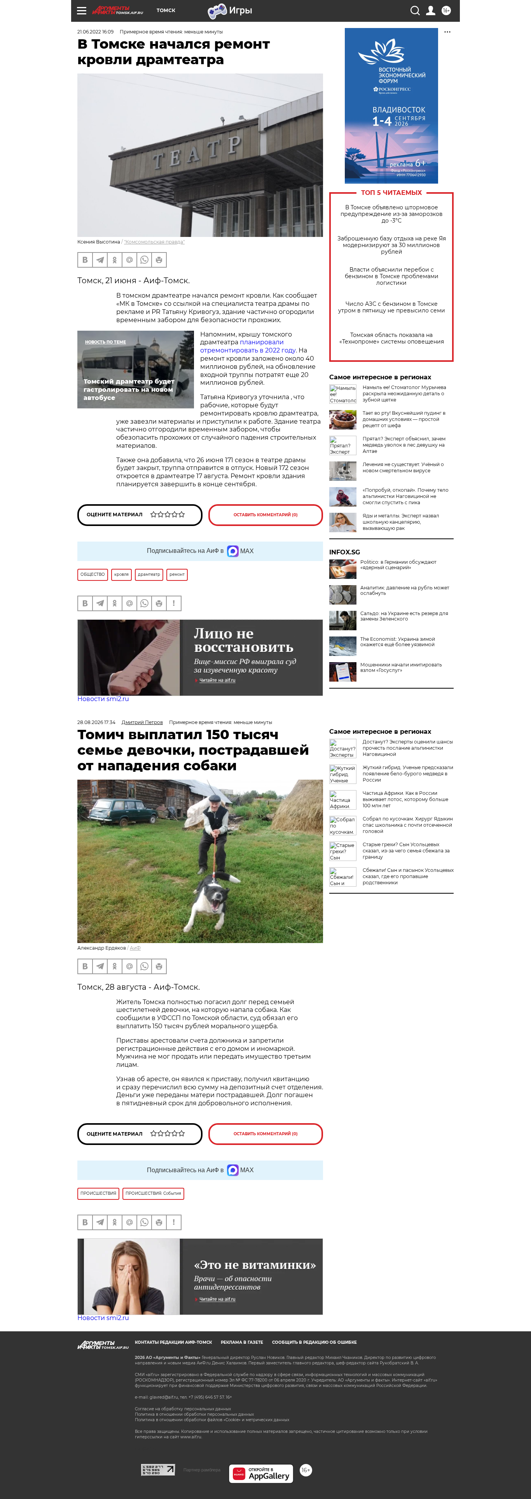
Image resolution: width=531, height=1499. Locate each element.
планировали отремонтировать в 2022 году (248, 346)
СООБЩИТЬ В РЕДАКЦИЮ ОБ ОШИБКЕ (314, 1342)
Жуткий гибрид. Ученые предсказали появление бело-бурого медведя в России (408, 773)
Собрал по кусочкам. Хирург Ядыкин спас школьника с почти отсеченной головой (408, 825)
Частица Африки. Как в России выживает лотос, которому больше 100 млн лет (405, 799)
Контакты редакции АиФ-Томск (173, 1342)
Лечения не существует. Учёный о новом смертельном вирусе (403, 467)
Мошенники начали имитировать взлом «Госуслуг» (401, 667)
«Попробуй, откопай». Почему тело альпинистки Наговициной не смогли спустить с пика (406, 496)
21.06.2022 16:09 (95, 32)
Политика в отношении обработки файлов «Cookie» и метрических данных (212, 1419)
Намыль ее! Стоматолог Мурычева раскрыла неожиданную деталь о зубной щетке (404, 393)
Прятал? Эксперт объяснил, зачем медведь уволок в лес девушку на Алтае (404, 445)
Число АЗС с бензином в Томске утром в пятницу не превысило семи (391, 307)
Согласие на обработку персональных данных (183, 1408)
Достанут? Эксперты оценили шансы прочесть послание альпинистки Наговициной (408, 748)
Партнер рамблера (201, 1469)
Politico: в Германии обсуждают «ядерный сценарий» (398, 564)
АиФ (135, 948)
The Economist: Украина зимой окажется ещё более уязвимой (397, 641)
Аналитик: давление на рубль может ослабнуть (404, 590)
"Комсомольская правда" (154, 242)
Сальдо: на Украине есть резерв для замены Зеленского (404, 616)
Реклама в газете (242, 1342)
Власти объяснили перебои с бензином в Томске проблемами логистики (391, 276)
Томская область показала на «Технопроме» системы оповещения (391, 338)
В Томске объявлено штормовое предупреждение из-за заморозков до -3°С (392, 214)
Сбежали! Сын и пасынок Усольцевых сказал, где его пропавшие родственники (408, 876)
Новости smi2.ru (103, 699)
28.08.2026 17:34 (96, 722)
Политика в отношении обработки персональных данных (194, 1414)
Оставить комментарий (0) (266, 514)
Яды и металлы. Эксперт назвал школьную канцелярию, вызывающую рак (401, 522)
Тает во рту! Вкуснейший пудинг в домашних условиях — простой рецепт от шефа (404, 419)
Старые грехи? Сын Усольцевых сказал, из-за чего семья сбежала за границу (406, 851)
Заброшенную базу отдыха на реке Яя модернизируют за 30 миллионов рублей (391, 245)
